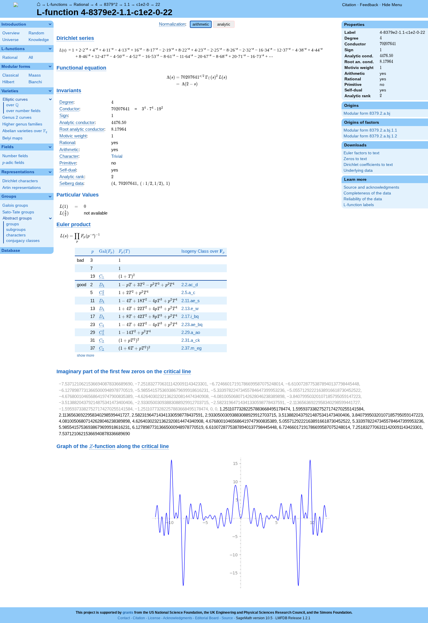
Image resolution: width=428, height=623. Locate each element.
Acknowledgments (177, 618)
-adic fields (13, 162)
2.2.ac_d (189, 284)
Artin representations (21, 187)
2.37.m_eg (191, 348)
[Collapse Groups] (50, 196)
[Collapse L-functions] (50, 48)
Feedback (369, 4)
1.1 (127, 4)
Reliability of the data (363, 199)
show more (85, 355)
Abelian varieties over (24, 131)
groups (12, 224)
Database (10, 250)
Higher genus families (22, 124)
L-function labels (359, 205)
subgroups (16, 229)
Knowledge (39, 40)
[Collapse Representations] (50, 172)
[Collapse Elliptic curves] (50, 99)
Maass (35, 75)
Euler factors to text (361, 153)
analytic (223, 24)
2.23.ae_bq (191, 324)
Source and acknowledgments (371, 187)
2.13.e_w (190, 308)
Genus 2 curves (16, 117)
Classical (10, 75)
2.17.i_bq (190, 316)
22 (157, 4)
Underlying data (358, 170)
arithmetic (200, 24)
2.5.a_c (188, 292)
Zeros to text (355, 159)
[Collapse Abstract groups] (50, 218)
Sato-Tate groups (18, 212)
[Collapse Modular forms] (50, 66)
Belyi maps (12, 138)
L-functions (57, 4)
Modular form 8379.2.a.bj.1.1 (370, 130)
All (31, 57)
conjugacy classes (23, 240)
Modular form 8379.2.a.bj (367, 113)
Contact (124, 618)
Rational (81, 4)
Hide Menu (392, 4)
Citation (349, 4)
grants (128, 612)
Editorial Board (207, 618)
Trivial (116, 156)
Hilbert (8, 82)
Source (227, 618)
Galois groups (15, 205)
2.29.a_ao (190, 332)
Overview (11, 33)
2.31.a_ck (190, 340)
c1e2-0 (142, 4)
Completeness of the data (367, 193)
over (12, 105)
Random (36, 33)
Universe (10, 40)
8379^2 (111, 4)
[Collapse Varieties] (50, 91)
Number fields (15, 156)
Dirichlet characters (20, 181)
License (154, 618)
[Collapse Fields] (50, 147)
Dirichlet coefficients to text (368, 164)
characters (16, 235)
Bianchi (35, 82)
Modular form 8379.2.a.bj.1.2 (370, 136)
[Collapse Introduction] (50, 24)
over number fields (23, 111)
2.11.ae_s (190, 300)
